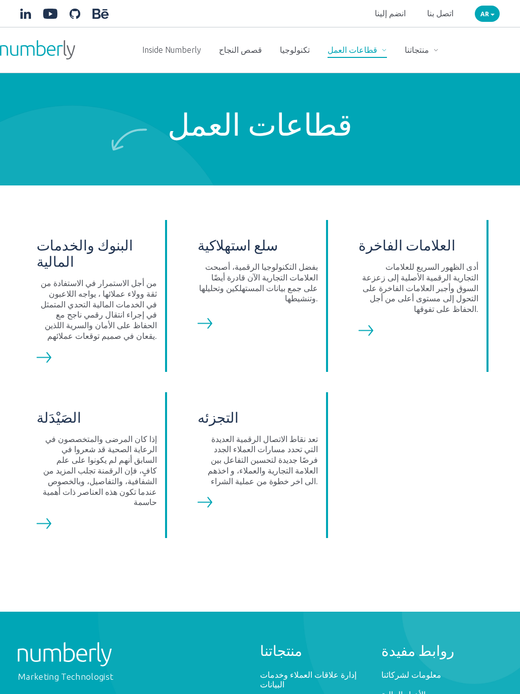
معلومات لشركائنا (411, 674)
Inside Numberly (171, 49)
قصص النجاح (240, 49)
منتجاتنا (418, 49)
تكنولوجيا (295, 49)
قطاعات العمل (353, 49)
